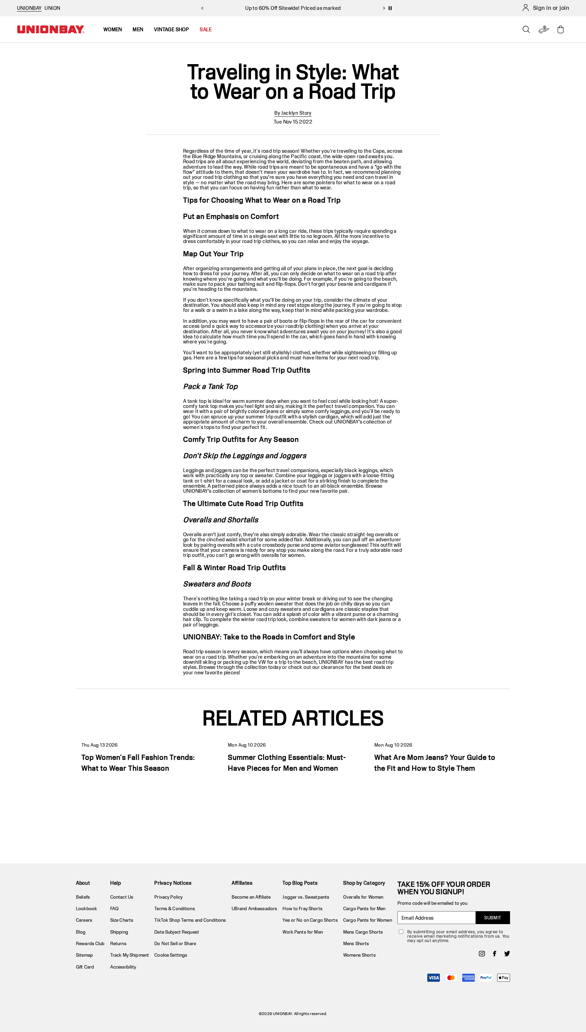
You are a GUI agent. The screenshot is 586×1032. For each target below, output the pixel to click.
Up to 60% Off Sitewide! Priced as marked (293, 8)
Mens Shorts (356, 943)
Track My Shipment (129, 955)
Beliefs (83, 897)
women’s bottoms (262, 491)
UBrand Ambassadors (254, 908)
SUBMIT (493, 917)
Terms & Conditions (174, 908)
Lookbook (86, 908)
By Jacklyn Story (293, 113)
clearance (332, 667)
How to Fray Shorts (302, 908)
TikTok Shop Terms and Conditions (190, 920)
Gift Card (85, 967)
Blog (81, 932)
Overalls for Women (363, 897)
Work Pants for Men (302, 932)
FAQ (114, 908)
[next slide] (384, 8)
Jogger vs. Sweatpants (305, 897)
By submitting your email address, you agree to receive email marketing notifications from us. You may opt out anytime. (458, 936)
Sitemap (84, 955)
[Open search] (526, 29)
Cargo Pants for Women (367, 920)
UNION (52, 8)
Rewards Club (90, 943)
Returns (118, 943)
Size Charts (121, 920)
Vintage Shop (171, 29)
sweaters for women (333, 619)
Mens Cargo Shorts (363, 932)
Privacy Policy (168, 897)
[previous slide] (202, 8)
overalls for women (283, 555)
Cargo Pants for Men (364, 908)
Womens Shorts (359, 955)
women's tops (198, 427)
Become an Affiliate (251, 897)
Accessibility (123, 967)
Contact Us (121, 897)
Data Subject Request (176, 932)
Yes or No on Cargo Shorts (309, 920)
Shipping (119, 932)
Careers (84, 920)
